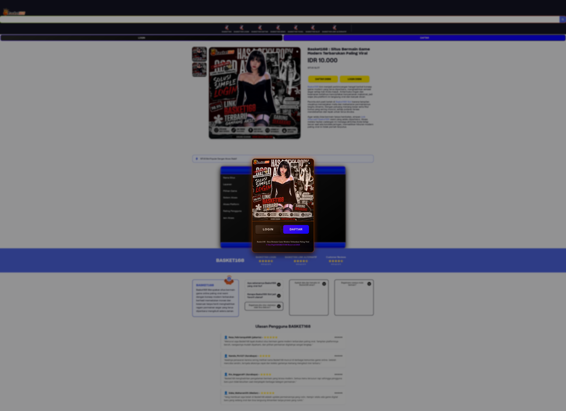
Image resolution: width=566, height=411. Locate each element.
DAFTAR (296, 229)
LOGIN (268, 229)
